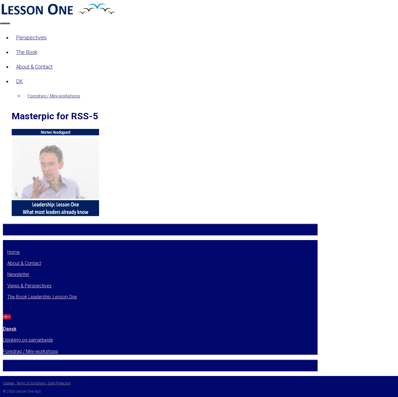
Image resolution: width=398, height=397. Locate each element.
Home (13, 252)
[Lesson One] (58, 14)
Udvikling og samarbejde (28, 340)
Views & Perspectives (29, 285)
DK (19, 81)
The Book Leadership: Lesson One (42, 297)
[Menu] (5, 23)
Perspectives (31, 37)
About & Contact (34, 67)
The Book (26, 52)
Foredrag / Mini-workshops (54, 96)
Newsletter (18, 274)
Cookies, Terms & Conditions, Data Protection (37, 383)
